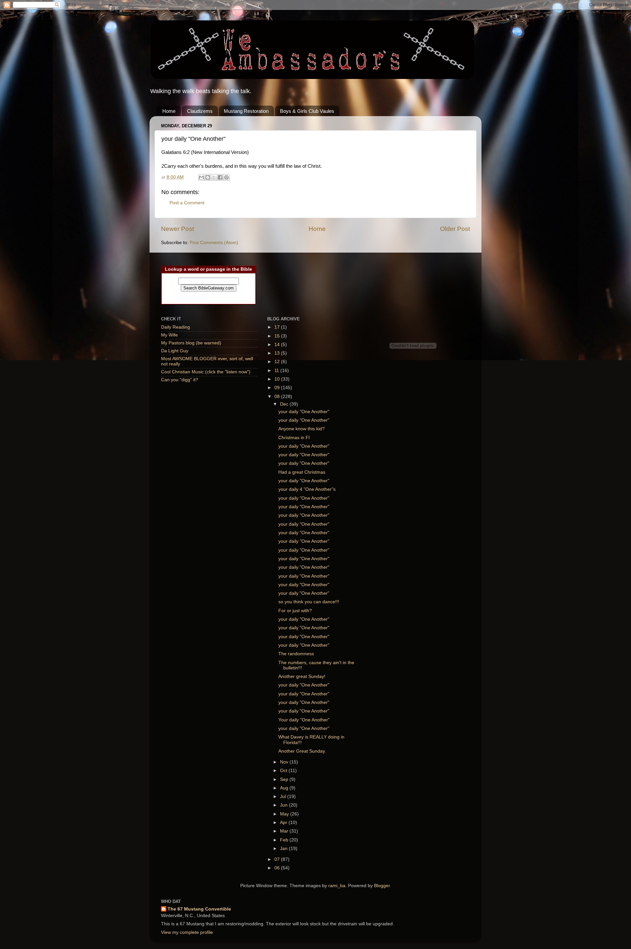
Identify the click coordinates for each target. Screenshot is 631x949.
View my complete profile (187, 932)
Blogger (382, 885)
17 (277, 327)
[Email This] (201, 177)
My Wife (169, 335)
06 (277, 867)
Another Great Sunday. (302, 751)
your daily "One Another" (303, 411)
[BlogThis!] (207, 177)
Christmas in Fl (294, 437)
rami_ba (336, 885)
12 (277, 361)
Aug (285, 788)
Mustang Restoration (246, 111)
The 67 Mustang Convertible (199, 909)
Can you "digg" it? (179, 379)
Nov (285, 762)
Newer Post (177, 228)
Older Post (455, 228)
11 (277, 370)
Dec (285, 404)
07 (277, 859)
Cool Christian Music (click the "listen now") (205, 371)
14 (277, 344)
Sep (285, 779)
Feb (285, 839)
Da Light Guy (174, 350)
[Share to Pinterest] (226, 177)
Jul (283, 796)
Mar (285, 831)
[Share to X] (214, 177)
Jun (284, 805)
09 (277, 387)
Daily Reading (175, 327)
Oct (284, 770)
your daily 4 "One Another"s (307, 489)
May (285, 814)
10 (277, 379)
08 (277, 396)
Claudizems (200, 111)
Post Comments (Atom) (214, 242)
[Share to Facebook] (220, 177)
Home (168, 111)
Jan (284, 848)
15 (277, 336)
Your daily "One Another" (304, 719)
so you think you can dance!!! (308, 601)
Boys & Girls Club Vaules (307, 111)
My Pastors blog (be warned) (191, 342)
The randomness (296, 653)
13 (277, 353)
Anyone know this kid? (301, 428)
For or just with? (295, 610)
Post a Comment (187, 202)
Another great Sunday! (301, 676)
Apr (284, 822)
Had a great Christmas (301, 472)
